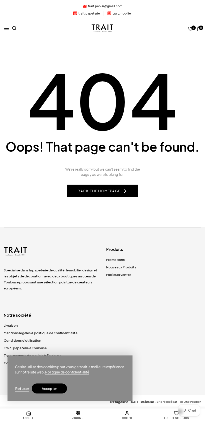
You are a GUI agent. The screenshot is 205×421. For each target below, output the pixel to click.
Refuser (22, 388)
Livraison (11, 325)
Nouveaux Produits (121, 267)
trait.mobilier (122, 13)
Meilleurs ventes (119, 275)
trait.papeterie (89, 13)
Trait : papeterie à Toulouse (25, 348)
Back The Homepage (99, 191)
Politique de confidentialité (67, 372)
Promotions (115, 260)
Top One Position (189, 401)
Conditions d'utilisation (22, 340)
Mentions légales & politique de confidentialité (41, 333)
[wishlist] (190, 29)
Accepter (49, 388)
